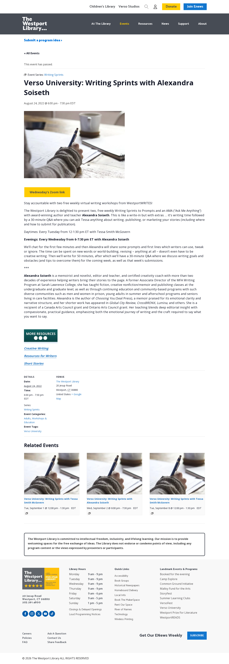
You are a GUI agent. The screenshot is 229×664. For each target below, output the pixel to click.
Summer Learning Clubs (175, 598)
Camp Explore (168, 579)
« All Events (31, 53)
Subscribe (197, 635)
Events (124, 23)
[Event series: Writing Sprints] (26, 513)
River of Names (123, 609)
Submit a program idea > (43, 40)
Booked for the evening (175, 574)
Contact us (54, 638)
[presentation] (51, 473)
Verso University (32, 431)
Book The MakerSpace (127, 600)
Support (183, 23)
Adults (27, 418)
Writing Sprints (32, 409)
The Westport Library (67, 381)
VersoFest (166, 603)
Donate (171, 6)
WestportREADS (170, 617)
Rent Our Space (123, 605)
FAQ (24, 642)
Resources (145, 23)
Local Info (120, 595)
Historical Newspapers (126, 585)
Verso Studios (129, 6)
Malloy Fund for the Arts (175, 588)
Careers (27, 634)
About (202, 23)
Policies (27, 638)
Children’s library (102, 6)
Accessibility (121, 576)
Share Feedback (56, 642)
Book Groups (121, 581)
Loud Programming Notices (84, 614)
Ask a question (56, 634)
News (165, 23)
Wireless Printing (123, 619)
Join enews (195, 6)
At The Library (101, 23)
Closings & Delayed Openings (85, 609)
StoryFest (166, 593)
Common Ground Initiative (176, 584)
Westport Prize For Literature (178, 612)
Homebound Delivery (126, 590)
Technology (121, 614)
